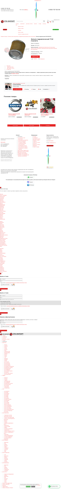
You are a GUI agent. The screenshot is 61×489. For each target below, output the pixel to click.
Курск (1, 229)
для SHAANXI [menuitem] (6, 400)
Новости (35, 23)
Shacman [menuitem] (6, 377)
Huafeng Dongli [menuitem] (7, 351)
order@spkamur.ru (37, 0)
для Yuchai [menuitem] (6, 401)
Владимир (2, 206)
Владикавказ (2, 205)
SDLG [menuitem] (5, 450)
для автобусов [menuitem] (7, 362)
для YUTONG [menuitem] (6, 402)
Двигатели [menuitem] (4, 342)
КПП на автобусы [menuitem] (7, 407)
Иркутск (1, 216)
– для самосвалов (21, 144)
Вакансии (35, 145)
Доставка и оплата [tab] (10, 68)
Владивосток (2, 204)
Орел (1, 249)
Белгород (2, 200)
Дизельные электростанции (23, 151)
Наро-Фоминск (3, 239)
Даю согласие (28, 486)
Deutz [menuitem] (5, 350)
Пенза (1, 251)
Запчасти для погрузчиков (13, 36)
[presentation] (29, 129)
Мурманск (2, 236)
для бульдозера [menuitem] (7, 381)
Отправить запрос (14, 73)
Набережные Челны (3, 238)
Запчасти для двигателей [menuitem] (9, 417)
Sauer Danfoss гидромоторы (23, 150)
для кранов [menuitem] (6, 372)
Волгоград (2, 207)
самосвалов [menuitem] (6, 386)
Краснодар (2, 225)
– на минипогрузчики (22, 143)
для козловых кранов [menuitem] (8, 370)
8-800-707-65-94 (5, 8)
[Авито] (36, 10)
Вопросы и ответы (36, 144)
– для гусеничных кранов (22, 146)
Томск (1, 265)
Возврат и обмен (21, 28)
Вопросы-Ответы (21, 26)
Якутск (1, 272)
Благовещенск (2, 202)
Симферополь (2, 261)
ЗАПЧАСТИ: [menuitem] (4, 341)
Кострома (2, 224)
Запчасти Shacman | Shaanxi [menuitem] (7, 487)
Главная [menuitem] (3, 335)
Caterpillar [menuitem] (6, 459)
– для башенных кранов (22, 145)
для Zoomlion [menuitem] (6, 403)
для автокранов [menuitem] (7, 365)
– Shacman (20, 149)
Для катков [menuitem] (4, 471)
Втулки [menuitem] (5, 420)
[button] (41, 59)
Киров (1, 223)
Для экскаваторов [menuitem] (5, 452)
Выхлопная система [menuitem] (8, 416)
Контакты (44, 23)
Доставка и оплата (29, 23)
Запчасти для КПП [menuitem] (5, 484)
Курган (1, 228)
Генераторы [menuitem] (6, 469)
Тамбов (1, 264)
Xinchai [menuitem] (5, 360)
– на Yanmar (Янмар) (22, 142)
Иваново (1, 214)
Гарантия (19, 30)
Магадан (1, 231)
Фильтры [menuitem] (6, 445)
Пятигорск (2, 255)
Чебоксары (2, 270)
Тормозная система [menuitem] (8, 415)
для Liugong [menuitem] (6, 398)
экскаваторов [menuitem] (7, 387)
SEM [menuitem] (5, 451)
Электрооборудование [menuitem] (8, 435)
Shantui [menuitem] (5, 479)
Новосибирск (2, 242)
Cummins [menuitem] (6, 345)
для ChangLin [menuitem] (6, 393)
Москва (1, 194)
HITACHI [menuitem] (5, 353)
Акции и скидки (20, 32)
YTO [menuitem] (5, 357)
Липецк (1, 230)
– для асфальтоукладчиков (23, 140)
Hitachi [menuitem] (5, 460)
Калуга (1, 221)
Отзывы (40, 23)
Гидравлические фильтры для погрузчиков (27, 36)
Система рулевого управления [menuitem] (7, 438)
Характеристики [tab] (10, 66)
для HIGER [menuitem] (6, 395)
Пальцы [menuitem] (5, 421)
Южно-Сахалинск (3, 271)
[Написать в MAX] (34, 10)
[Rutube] (49, 156)
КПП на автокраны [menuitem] (7, 408)
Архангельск (2, 196)
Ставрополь (2, 262)
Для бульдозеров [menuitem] (5, 462)
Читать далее (15, 125)
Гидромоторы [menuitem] (5, 486)
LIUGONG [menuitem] (6, 449)
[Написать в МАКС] (47, 156)
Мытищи (1, 237)
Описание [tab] (8, 65)
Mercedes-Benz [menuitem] (7, 352)
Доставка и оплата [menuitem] (6, 339)
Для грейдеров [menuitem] (5, 440)
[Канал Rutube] (37, 10)
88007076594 (50, 140)
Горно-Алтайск (3, 211)
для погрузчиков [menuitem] (7, 374)
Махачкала (2, 233)
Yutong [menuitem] (5, 348)
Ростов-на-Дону (3, 256)
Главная (17, 23)
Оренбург (2, 248)
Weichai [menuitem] (5, 344)
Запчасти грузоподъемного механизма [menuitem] (9, 419)
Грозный (1, 212)
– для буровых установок (22, 148)
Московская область (4, 234)
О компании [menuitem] (4, 336)
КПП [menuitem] (3, 389)
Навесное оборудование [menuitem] (9, 474)
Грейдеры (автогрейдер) (22, 153)
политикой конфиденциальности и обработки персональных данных (16, 282)
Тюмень (1, 266)
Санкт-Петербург (3, 195)
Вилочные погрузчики (22, 152)
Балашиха (2, 198)
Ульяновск (2, 268)
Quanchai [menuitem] (6, 358)
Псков (1, 254)
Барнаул (1, 199)
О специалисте (45, 89)
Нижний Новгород (3, 245)
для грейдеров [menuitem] (7, 369)
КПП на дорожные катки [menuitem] (9, 409)
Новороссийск (3, 241)
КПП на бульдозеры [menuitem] (8, 406)
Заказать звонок (50, 145)
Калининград (2, 219)
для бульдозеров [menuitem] (7, 368)
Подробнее (7, 78)
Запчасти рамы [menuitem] (7, 426)
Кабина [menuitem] (5, 467)
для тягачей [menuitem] (6, 361)
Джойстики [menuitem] (6, 425)
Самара (1, 258)
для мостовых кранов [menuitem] (8, 373)
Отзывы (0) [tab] (9, 69)
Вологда (1, 208)
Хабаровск (2, 267)
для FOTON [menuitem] (6, 394)
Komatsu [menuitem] (5, 378)
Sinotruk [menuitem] (5, 349)
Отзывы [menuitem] (3, 340)
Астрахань (2, 197)
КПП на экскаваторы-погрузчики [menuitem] (8, 411)
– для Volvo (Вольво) (22, 141)
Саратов (1, 259)
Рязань (1, 257)
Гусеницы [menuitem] (6, 470)
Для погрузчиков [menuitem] (5, 412)
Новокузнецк (2, 240)
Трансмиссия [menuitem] (6, 429)
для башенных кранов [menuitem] (8, 367)
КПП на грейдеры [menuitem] (7, 404)
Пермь (1, 250)
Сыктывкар (2, 263)
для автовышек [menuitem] (7, 364)
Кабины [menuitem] (3, 375)
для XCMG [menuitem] (6, 392)
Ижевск (1, 215)
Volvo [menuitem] (5, 480)
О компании (22, 23)
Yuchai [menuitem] (5, 356)
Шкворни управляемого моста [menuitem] (8, 424)
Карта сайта (3, 142)
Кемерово (2, 222)
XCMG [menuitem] (5, 446)
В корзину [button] (48, 125)
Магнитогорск (2, 232)
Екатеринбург (2, 213)
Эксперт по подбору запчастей (23, 34)
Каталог (5, 36)
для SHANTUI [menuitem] (6, 391)
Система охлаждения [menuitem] (8, 428)
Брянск (1, 203)
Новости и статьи (36, 142)
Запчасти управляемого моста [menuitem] (8, 433)
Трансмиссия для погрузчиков (47, 48)
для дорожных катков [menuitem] (8, 383)
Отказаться (33, 486)
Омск (1, 246)
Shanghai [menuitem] (6, 359)
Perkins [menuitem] (5, 347)
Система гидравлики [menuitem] (8, 436)
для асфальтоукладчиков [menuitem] (9, 366)
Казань (1, 217)
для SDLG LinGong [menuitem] (7, 399)
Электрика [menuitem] (6, 434)
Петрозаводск (2, 253)
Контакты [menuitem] (4, 338)
